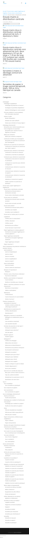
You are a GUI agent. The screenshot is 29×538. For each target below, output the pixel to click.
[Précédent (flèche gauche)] (0, 537)
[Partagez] (3, 535)
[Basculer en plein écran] (2, 535)
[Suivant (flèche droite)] (2, 537)
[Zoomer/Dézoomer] (0, 535)
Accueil (4, 11)
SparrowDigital (17, 532)
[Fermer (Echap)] (5, 535)
